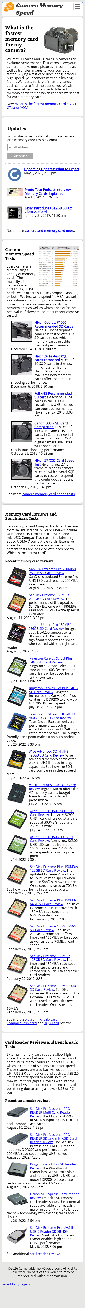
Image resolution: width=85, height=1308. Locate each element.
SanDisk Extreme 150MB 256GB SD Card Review (54, 928)
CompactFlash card (22, 1023)
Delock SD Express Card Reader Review (54, 1196)
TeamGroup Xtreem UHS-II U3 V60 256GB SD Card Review (52, 716)
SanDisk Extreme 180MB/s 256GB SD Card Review (49, 597)
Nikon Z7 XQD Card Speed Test (54, 462)
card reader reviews (45, 1253)
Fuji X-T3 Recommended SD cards (53, 395)
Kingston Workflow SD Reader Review (53, 1166)
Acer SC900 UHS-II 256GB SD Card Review (52, 813)
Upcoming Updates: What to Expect (51, 169)
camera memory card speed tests (48, 494)
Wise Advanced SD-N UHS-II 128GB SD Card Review (50, 753)
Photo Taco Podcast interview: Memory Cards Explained (48, 191)
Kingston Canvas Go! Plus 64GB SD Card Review (53, 690)
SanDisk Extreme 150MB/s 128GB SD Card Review (50, 958)
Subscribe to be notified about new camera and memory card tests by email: (40, 138)
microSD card (47, 1019)
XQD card (51, 1023)
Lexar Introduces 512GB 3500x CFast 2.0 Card (48, 210)
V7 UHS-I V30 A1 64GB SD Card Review (52, 787)
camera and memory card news (49, 230)
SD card (28, 1019)
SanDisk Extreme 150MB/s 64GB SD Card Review (54, 988)
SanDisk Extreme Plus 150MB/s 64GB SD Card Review (54, 902)
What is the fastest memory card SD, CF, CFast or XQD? (42, 106)
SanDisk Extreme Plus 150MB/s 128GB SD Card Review (54, 868)
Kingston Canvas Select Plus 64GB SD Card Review (51, 660)
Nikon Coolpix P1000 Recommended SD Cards (53, 324)
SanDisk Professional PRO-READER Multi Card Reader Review (50, 1112)
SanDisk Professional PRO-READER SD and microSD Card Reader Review (53, 1138)
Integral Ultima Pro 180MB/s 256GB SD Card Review (50, 626)
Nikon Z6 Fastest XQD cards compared (51, 358)
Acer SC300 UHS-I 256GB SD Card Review (51, 839)
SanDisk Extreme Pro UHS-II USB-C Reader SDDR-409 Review (51, 1231)
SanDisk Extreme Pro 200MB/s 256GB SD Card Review (52, 571)
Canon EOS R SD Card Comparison (51, 425)
